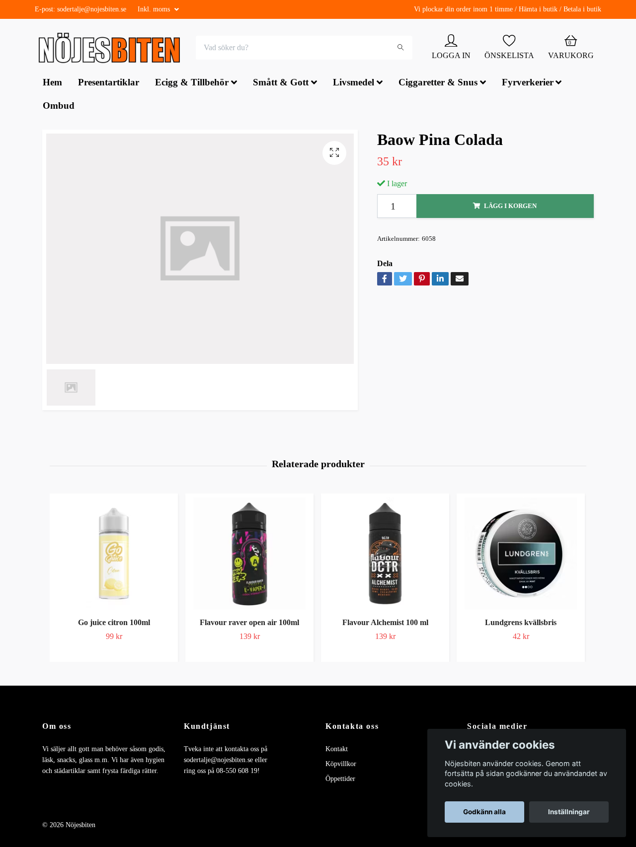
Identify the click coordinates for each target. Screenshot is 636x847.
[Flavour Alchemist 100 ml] (385, 555)
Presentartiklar (108, 83)
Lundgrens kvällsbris (520, 624)
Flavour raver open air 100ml (249, 624)
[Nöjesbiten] (112, 49)
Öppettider (340, 780)
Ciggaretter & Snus (437, 83)
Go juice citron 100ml (114, 624)
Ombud (59, 106)
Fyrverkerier (528, 83)
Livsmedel (353, 83)
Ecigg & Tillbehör (192, 83)
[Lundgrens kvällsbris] (521, 555)
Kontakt (336, 750)
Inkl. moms (155, 9)
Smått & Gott (281, 83)
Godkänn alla (484, 812)
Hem (52, 83)
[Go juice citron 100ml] (114, 555)
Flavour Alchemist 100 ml (385, 624)
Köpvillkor (340, 765)
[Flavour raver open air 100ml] (249, 555)
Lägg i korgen (510, 207)
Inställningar (569, 812)
